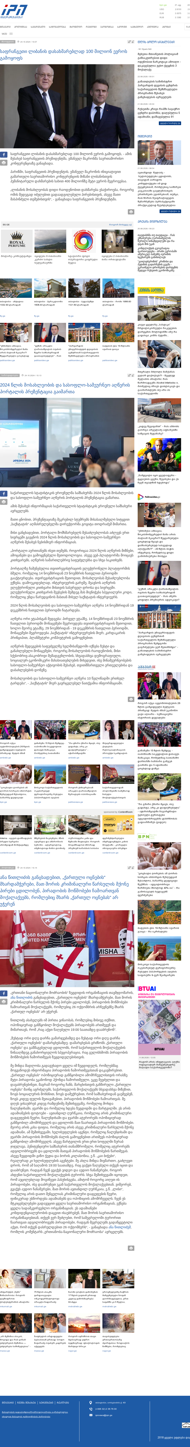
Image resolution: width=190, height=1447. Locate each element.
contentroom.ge (8, 852)
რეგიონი (91, 26)
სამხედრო (137, 26)
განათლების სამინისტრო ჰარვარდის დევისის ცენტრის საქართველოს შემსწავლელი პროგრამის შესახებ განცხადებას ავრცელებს (158, 89)
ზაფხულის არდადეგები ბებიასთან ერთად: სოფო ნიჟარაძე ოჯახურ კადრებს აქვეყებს (50, 1341)
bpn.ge (163, 5)
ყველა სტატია (169, 211)
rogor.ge (72, 1351)
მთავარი (5, 26)
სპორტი (122, 26)
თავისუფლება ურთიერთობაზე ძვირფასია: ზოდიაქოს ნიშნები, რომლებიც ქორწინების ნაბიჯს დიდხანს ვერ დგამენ (116, 1344)
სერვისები (46, 1403)
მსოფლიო (76, 26)
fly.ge (2, 316)
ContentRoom (125, 812)
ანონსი (166, 26)
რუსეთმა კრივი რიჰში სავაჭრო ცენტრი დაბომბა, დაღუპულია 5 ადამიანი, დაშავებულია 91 (159, 112)
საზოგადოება (57, 26)
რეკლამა (63, 1403)
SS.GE (6, 224)
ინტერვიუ (145, 136)
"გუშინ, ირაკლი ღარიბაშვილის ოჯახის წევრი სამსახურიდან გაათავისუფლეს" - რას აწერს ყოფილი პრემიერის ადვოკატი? (50, 354)
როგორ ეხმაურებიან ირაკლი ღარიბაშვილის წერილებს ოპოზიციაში (82, 791)
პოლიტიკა (20, 26)
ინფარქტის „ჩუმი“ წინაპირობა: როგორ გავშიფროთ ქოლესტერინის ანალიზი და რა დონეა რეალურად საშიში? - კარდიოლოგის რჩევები (15, 1302)
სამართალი (38, 26)
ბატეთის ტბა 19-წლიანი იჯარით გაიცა (116, 348)
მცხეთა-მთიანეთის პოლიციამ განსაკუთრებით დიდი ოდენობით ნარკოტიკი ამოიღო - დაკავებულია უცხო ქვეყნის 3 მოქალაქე (159, 62)
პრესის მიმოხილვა (152, 221)
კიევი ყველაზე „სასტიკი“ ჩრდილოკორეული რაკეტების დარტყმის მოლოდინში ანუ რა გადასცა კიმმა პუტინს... (157, 330)
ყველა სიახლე (168, 123)
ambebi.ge (5, 757)
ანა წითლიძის (21, 997)
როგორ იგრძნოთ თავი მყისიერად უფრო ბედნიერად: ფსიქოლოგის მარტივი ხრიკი (84, 1341)
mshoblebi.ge (75, 1306)
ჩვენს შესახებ (26, 1403)
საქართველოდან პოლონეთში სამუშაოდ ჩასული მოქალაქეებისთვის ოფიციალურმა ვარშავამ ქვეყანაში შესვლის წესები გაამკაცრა (117, 797)
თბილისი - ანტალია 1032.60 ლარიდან (11, 303)
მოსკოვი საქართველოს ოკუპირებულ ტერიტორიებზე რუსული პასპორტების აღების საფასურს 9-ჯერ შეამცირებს (48, 796)
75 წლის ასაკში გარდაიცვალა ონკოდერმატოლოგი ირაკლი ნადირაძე (46, 1297)
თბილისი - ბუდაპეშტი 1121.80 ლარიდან (81, 303)
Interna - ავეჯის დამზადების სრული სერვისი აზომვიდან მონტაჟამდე (16, 841)
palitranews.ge (75, 802)
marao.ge (5, 1351)
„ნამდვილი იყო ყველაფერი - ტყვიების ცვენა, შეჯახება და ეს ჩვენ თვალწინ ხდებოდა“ (158, 479)
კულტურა (152, 26)
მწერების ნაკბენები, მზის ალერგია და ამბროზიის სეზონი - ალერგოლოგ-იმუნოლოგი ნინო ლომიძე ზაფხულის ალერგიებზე (49, 845)
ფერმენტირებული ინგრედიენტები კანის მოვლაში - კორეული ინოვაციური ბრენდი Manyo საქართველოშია (116, 845)
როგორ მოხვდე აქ (120, 224)
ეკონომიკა (107, 26)
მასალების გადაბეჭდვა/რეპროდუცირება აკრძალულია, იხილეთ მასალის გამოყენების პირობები (35, 1414)
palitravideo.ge (7, 360)
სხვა (4, 33)
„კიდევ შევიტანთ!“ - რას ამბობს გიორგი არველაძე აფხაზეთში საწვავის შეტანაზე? (158, 430)
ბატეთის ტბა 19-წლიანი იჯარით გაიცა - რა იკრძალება (158, 930)
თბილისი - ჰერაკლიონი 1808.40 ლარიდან (48, 303)
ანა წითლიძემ (120, 1227)
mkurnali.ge (6, 1306)
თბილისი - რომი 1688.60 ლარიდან (116, 303)
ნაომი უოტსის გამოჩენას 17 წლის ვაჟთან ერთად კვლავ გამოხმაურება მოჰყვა (83, 1297)
